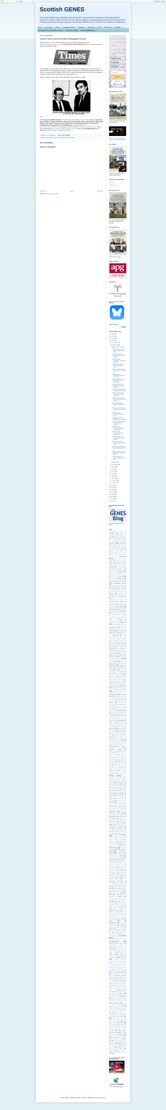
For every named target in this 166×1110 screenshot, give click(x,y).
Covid (125, 632)
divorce (116, 658)
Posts (112, 182)
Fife (120, 691)
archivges (122, 560)
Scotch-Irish (113, 935)
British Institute (112, 581)
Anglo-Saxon (118, 546)
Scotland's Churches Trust (120, 938)
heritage (122, 739)
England (113, 670)
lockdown (119, 808)
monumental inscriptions (116, 828)
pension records (114, 875)
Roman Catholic (115, 920)
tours (116, 1008)
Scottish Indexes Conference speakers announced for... (118, 428)
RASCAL (123, 901)
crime (118, 634)
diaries (110, 653)
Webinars (81, 27)
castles (124, 594)
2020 (112, 489)
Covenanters (118, 632)
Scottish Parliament (120, 961)
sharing (110, 975)
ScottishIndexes (114, 969)
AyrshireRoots (114, 568)
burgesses (122, 585)
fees (123, 687)
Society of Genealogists (114, 982)
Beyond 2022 (112, 573)
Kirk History (108, 27)
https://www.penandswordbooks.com (86, 127)
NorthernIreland (121, 852)
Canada (111, 593)
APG (123, 549)
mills (124, 824)
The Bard (120, 1001)
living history (121, 805)
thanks (110, 1001)
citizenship (119, 609)
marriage (111, 816)
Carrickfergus (118, 594)
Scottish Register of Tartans (120, 964)
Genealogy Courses (69, 27)
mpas (112, 832)
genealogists (114, 715)
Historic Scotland (112, 751)
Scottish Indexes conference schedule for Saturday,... (119, 361)
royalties (111, 927)
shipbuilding (123, 975)
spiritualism (113, 985)
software (124, 982)
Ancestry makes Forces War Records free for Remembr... (118, 394)
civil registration (121, 611)
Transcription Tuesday (117, 1011)
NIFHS (116, 849)
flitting (120, 696)
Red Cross (115, 904)
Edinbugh (122, 663)
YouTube (122, 1051)
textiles (112, 999)
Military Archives (116, 824)
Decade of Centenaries (120, 645)
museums (111, 834)
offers (119, 859)
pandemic (111, 870)
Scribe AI (116, 970)
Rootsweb (122, 924)
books (120, 578)
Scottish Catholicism (120, 949)
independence (121, 762)
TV (120, 1014)
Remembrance (112, 909)
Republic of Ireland (114, 911)
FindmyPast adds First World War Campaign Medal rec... (118, 386)
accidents (124, 535)
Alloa (119, 539)
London (124, 808)
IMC (124, 759)
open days (117, 864)
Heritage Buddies (113, 741)
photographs (112, 882)
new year (111, 844)
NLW (118, 851)
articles (117, 562)
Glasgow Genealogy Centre (116, 722)
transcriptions (112, 1012)
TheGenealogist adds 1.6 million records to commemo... (118, 381)
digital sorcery (113, 655)
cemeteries (111, 599)
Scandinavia (111, 933)
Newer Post (43, 191)
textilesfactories (120, 999)
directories (113, 656)
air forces (113, 539)
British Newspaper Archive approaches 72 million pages (119, 453)
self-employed (115, 974)
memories (124, 819)
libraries (111, 802)
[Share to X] (65, 135)
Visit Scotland (123, 1029)
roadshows (111, 917)
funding (124, 707)
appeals (121, 551)
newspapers (64, 137)
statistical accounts (120, 986)
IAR (120, 757)
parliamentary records (114, 872)
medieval (122, 818)
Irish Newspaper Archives (116, 782)
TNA (122, 1006)
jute (111, 790)
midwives (111, 823)
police (110, 886)
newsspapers (123, 847)
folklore (118, 697)
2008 (112, 499)
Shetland (116, 975)
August (114, 466)
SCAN (113, 932)
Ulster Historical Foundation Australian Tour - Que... (118, 376)
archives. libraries (113, 560)
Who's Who (123, 1040)
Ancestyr (122, 544)
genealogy (121, 715)
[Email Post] (58, 135)
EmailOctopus (118, 84)
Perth (110, 877)
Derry (123, 651)
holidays (113, 752)
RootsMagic (123, 922)
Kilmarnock (116, 790)
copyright (122, 625)
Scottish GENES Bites (87, 30)
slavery (114, 978)
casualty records (114, 596)
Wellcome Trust (121, 1037)
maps (122, 813)
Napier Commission (120, 837)
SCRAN (110, 970)
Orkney (117, 867)
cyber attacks (114, 640)
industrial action (117, 764)
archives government (119, 558)
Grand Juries (112, 730)
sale (121, 928)
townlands (122, 1008)
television (123, 996)
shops (112, 977)
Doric (110, 661)
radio (123, 899)
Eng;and (118, 668)
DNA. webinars (112, 660)
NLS (112, 851)
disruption (111, 658)
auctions (114, 565)
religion (120, 907)
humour (110, 757)
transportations (121, 1012)
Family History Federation (120, 679)
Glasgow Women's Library (115, 723)
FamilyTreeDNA (116, 687)
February (114, 480)
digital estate (123, 653)
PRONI (120, 896)
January (114, 482)
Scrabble (122, 969)
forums (117, 701)
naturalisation (117, 842)
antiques (113, 549)
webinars (123, 1035)
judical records (122, 788)
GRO (115, 731)
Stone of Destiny (120, 988)
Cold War (123, 617)
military (124, 823)
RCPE (119, 903)
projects (122, 894)
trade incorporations (121, 1009)
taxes (123, 995)
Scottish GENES (62, 9)
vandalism (111, 1027)
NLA (122, 849)
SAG (117, 928)
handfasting (121, 735)
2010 (112, 494)
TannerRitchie (112, 995)
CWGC (124, 639)
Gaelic (116, 710)
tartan (118, 995)
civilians (120, 612)
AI (125, 538)
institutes (117, 768)
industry (124, 764)
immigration (118, 760)
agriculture (120, 538)
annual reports (123, 548)
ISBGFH (121, 784)
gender (124, 714)
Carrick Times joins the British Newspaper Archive (118, 366)
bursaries (111, 590)
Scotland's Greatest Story (117, 939)
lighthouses (117, 803)
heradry (122, 738)
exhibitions (123, 674)
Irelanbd (121, 773)
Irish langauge (113, 780)
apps (125, 552)
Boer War (111, 578)
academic (118, 535)
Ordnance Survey (119, 865)
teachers (111, 996)
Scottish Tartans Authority (120, 967)
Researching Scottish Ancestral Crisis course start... (118, 443)
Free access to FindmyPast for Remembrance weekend (119, 423)
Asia (118, 563)
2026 (112, 334)
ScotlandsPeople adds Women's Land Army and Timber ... (119, 399)
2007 (112, 501)
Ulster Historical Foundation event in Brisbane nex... (118, 433)
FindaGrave (120, 692)
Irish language (121, 780)
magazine (122, 810)
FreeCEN (121, 702)
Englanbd (124, 668)
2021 (112, 487)
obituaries (122, 857)
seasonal (113, 972)
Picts (115, 883)
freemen (124, 704)
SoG (112, 983)
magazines (112, 811)
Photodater (120, 880)
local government (120, 806)
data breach (121, 642)
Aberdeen (111, 533)
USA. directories (112, 1024)
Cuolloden (118, 639)
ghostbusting (116, 718)
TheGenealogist (114, 1003)
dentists (118, 651)
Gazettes (111, 714)
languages (111, 798)
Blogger (104, 1097)
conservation (123, 624)
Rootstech (113, 924)
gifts (115, 720)
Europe (111, 673)
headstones (121, 736)
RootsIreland (113, 922)
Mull (117, 832)
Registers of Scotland (114, 906)
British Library (121, 581)
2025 (112, 336)
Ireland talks (119, 777)
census (121, 599)
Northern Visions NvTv (115, 140)
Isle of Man (116, 785)
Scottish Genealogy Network (116, 952)
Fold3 (112, 697)
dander (110, 642)
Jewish (112, 787)
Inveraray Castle (121, 772)
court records (120, 631)
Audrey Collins (121, 565)
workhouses (123, 1043)
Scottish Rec (112, 962)
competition (121, 620)
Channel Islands (112, 603)
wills (116, 1042)
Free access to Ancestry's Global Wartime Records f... (119, 409)
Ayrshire (124, 567)
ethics (116, 671)
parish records (120, 870)
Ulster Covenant (116, 1018)
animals (124, 546)
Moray (110, 829)
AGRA (114, 538)
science (124, 933)
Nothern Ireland (118, 854)
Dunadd (122, 661)
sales (125, 928)
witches (110, 1043)
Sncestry (124, 978)
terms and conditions (121, 998)
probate (124, 891)
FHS (119, 689)
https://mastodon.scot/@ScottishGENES (58, 130)
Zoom (110, 1053)
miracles (116, 826)
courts (110, 632)
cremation (112, 634)
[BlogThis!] (64, 135)
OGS (125, 859)
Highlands (111, 746)
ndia (124, 842)
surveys (113, 993)
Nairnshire (111, 837)
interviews (122, 770)
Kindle (124, 792)
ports (111, 890)
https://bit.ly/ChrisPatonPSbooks (49, 127)
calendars (113, 591)
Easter (116, 663)
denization (112, 651)
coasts (117, 617)
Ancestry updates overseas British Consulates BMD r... (119, 448)
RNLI (123, 915)
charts (125, 603)
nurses (110, 857)
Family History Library (116, 681)
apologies (111, 551)
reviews (122, 914)
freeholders (111, 704)
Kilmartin (123, 790)
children (124, 604)
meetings (111, 819)
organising (111, 867)
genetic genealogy (113, 717)
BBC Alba (113, 571)
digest (115, 653)
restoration (111, 914)
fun (120, 707)
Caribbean (111, 594)
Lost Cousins (114, 810)
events (123, 673)
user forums (121, 1024)
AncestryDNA (122, 543)
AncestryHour (115, 544)
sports (120, 985)
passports (114, 873)
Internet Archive (114, 770)
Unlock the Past (113, 1022)
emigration (123, 666)
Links (99, 27)
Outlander (124, 867)
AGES (123, 536)
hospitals (118, 754)
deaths (110, 645)
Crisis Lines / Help (71, 30)
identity (124, 757)
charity (120, 603)
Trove (116, 1014)
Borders (110, 580)
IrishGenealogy (112, 784)
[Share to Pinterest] (69, 135)
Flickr (115, 696)
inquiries (111, 768)
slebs (119, 978)
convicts (113, 625)
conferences (122, 622)
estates (110, 671)
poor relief (116, 888)
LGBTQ (122, 800)
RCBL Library (112, 903)
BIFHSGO (122, 573)
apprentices (119, 552)
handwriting (111, 736)
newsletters (120, 845)
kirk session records (115, 793)
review (117, 914)
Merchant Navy (114, 821)
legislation (116, 800)
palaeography (121, 869)
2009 (112, 496)
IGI (111, 759)
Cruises (121, 637)
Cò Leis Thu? (119, 616)
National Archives (113, 839)
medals (124, 816)
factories (124, 676)
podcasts (116, 885)
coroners (122, 627)
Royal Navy (120, 925)
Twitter (124, 1014)
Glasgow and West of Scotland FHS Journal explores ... (118, 438)
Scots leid (111, 949)
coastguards (111, 617)
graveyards (119, 730)
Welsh (110, 1039)
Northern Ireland (71, 137)
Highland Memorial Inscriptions (116, 744)
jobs (124, 787)
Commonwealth (112, 620)
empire (112, 668)
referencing (122, 904)
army (110, 562)
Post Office (117, 890)
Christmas (111, 607)
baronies (115, 570)
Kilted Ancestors (112, 792)
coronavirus (112, 627)
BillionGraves (112, 575)
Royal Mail (111, 925)
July (113, 469)
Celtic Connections (118, 598)
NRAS (115, 856)
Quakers (122, 898)
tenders (113, 998)
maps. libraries (112, 814)
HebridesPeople (112, 738)
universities (120, 1021)
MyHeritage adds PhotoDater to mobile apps (118, 414)
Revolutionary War (113, 915)
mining (110, 826)
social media (114, 980)
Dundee (111, 663)
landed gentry (112, 797)
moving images (122, 831)
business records (118, 590)
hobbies (124, 751)
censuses (112, 601)
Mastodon (118, 816)
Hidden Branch (121, 743)
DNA (121, 658)
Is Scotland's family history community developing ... (119, 390)
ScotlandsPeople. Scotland (116, 946)
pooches (120, 886)
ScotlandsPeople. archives (116, 944)
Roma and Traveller (120, 919)
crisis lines (124, 634)
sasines (120, 930)
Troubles (111, 1014)
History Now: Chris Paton (115, 138)
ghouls (123, 718)
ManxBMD (117, 813)
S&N (123, 927)
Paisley (112, 869)
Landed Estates (120, 795)
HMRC (119, 751)
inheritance (121, 767)
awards (118, 567)
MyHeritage (122, 834)
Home (40, 27)
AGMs (110, 538)
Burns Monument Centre (118, 588)
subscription (112, 991)
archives (122, 556)
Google (114, 725)
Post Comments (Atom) (53, 193)
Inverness (111, 773)
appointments (112, 552)
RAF (110, 901)
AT (109, 565)
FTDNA (115, 707)
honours (111, 754)
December (115, 342)
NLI (125, 849)
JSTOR (116, 788)
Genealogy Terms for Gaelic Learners (50, 30)
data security (112, 643)
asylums (122, 563)
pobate (110, 885)
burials (124, 586)
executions (116, 674)
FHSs (124, 689)
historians (119, 746)
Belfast (121, 572)
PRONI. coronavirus (113, 898)
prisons (111, 891)
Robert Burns (119, 917)
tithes (117, 1006)
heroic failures (112, 743)
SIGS (123, 977)
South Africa (123, 983)
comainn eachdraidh (115, 619)
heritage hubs (122, 741)
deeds (116, 650)
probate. (114, 893)
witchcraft (122, 1042)
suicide (118, 991)
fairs (112, 678)
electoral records (113, 666)
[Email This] (62, 135)
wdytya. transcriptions (114, 1035)
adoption (113, 536)
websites (113, 1037)
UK (118, 1016)
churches (111, 609)
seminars (122, 974)
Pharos (122, 877)
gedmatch (118, 714)
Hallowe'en (113, 735)
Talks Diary (91, 27)
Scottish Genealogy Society (116, 954)
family (116, 678)
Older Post (100, 191)
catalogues (123, 596)
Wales (116, 1032)
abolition (121, 533)
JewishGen (118, 787)
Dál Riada (122, 640)
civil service (114, 612)
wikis (112, 1042)
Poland (123, 885)
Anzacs (118, 549)
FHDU (110, 689)
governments (121, 728)
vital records (114, 1031)
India (110, 764)
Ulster (124, 1016)
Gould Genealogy (121, 727)
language (122, 797)
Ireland (58, 137)
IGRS (115, 759)
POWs (122, 890)
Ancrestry (111, 546)
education (122, 665)
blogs (118, 576)
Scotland (122, 936)
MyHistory (116, 836)
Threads (119, 1004)
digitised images (122, 655)
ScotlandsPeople (114, 941)
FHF (115, 689)
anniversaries (114, 548)
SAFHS (111, 929)
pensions (122, 875)
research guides (120, 912)
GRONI (124, 731)
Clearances (113, 614)
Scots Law (121, 947)
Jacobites (124, 785)
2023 (112, 340)
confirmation (115, 624)
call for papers (120, 591)
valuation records (120, 1026)
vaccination (111, 1026)
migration (117, 823)
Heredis (116, 739)
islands (110, 785)
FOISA (124, 696)
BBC (125, 570)
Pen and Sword (122, 873)
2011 (112, 492)
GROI (119, 731)
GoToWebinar (112, 727)
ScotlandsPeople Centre (116, 943)
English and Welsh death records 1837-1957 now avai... (119, 371)
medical (113, 818)
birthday (119, 575)
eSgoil (122, 669)
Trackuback (111, 1009)
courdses (117, 629)
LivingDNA (111, 806)
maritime (121, 814)
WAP (122, 1032)
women (116, 1043)
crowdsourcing (115, 635)
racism (110, 899)
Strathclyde (119, 990)
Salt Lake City (114, 930)
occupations (112, 859)
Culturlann (111, 639)
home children (121, 752)
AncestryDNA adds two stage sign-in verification (119, 418)
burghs (119, 586)
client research (121, 614)
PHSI (110, 883)
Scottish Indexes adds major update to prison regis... (118, 350)
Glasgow (120, 720)
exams (110, 674)
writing (120, 1045)
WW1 (116, 1047)
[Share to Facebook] (67, 135)
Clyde (110, 616)
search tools (123, 970)
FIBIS (114, 691)
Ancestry (111, 543)
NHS (111, 849)
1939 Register (112, 531)
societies (122, 980)
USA (121, 1023)
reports (121, 909)
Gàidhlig (124, 710)
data (115, 642)
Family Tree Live (116, 684)
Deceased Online (118, 647)
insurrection (123, 768)
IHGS (119, 759)
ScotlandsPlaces (113, 947)
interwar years (112, 772)
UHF (112, 1016)
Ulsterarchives (112, 1021)
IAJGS (115, 757)
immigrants (111, 760)
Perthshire (115, 877)
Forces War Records (119, 699)
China (112, 606)
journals (111, 788)
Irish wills (118, 27)
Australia (111, 567)
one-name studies (115, 862)
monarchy (122, 826)
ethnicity (122, 671)
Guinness (119, 733)
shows (117, 977)
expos (112, 676)
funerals (122, 709)
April (113, 475)
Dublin (115, 661)
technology (117, 996)
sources (117, 983)
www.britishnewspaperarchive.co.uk (50, 44)
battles (120, 570)
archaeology (113, 554)
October (114, 462)
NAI (123, 836)
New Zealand (118, 844)
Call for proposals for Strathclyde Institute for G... (118, 404)
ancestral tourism (119, 541)
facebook (118, 676)
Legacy (122, 798)
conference (111, 622)
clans (125, 612)
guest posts (113, 733)
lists (115, 805)
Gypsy (124, 733)
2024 (112, 338)
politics (115, 886)
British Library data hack (118, 347)
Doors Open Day (121, 660)
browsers (114, 585)
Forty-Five (111, 701)
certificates (121, 601)
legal (110, 800)
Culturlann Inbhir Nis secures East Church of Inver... (118, 458)
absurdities (111, 535)
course (123, 629)
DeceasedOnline (113, 648)
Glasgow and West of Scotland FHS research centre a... (118, 355)
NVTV (116, 857)
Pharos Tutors (113, 878)
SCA (125, 930)
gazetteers (121, 712)
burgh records (112, 586)
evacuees (117, 673)
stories (110, 990)
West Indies (117, 1039)
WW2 (121, 1048)
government (112, 728)
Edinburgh (112, 665)
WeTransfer (116, 1040)
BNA (122, 576)
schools (118, 933)
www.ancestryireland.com (114, 1050)
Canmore (121, 593)
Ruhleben (117, 927)
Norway (110, 854)
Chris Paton (49, 27)
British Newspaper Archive (50, 137)
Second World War (121, 972)
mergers (122, 821)
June (113, 471)
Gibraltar (111, 720)
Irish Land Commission (121, 779)
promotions (111, 896)
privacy (118, 891)
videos (118, 1027)
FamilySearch (122, 686)
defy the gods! (123, 650)
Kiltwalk (119, 792)
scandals (121, 932)
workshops (113, 1045)
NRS (121, 856)
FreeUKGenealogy (115, 705)
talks (121, 993)
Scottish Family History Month (116, 951)
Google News (121, 725)
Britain (122, 580)
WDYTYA (120, 1034)
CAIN (125, 590)
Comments (114, 185)
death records (121, 643)
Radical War (117, 899)
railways (116, 901)
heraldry (110, 739)
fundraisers (114, 709)
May (113, 473)
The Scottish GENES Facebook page (63, 128)
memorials (117, 819)
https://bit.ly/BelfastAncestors (77, 119)
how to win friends (119, 756)
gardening (114, 712)
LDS (118, 798)
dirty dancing (122, 656)
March (114, 478)
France (122, 701)
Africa (118, 536)
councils (111, 629)
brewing (117, 580)
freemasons (118, 704)
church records (120, 608)
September (115, 464)
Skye (110, 978)
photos (121, 882)
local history (111, 808)
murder (122, 832)
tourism (110, 1008)
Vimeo (124, 140)
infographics (114, 765)
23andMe (122, 531)
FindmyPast (112, 694)
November (115, 345)
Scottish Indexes (121, 957)
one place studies (122, 860)
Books (57, 27)
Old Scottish (113, 860)
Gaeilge (110, 710)
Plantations (121, 883)
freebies (111, 702)
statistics (111, 988)
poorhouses (123, 888)
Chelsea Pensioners (115, 604)
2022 (112, 485)
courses (111, 631)
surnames (124, 991)
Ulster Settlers (120, 1019)
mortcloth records (117, 829)
